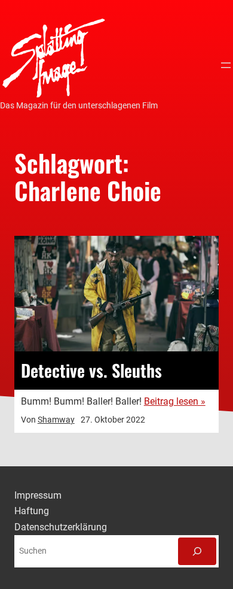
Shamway (56, 419)
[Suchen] (197, 551)
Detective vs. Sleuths (91, 370)
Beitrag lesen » (175, 401)
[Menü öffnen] (226, 65)
